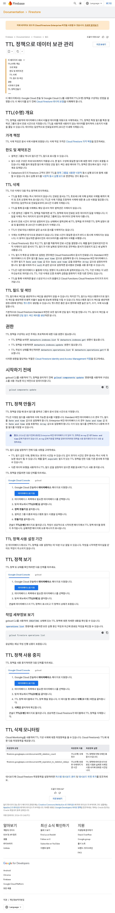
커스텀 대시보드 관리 (65, 776)
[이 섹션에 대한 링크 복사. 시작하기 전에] (34, 370)
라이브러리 (7, 843)
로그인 (109, 3)
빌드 (46, 37)
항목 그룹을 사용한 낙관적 (69, 173)
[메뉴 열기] (4, 3)
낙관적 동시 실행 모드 (52, 176)
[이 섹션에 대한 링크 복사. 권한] (16, 327)
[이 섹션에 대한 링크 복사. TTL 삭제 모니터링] (42, 730)
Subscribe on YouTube (50, 843)
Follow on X (45, 839)
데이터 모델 (50, 101)
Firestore (34, 12)
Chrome (7, 875)
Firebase (9, 37)
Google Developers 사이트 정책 (68, 807)
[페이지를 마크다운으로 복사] (17, 51)
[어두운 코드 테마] (102, 387)
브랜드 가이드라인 (85, 848)
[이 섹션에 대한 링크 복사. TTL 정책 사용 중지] (43, 655)
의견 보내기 (101, 44)
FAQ (80, 852)
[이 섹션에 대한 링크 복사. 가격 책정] (23, 135)
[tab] (19, 480)
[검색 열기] (75, 3)
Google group (84, 839)
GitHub (6, 848)
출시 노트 (82, 843)
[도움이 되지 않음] (107, 37)
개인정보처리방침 (17, 900)
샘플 (5, 839)
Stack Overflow (85, 834)
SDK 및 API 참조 (10, 834)
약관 (5, 900)
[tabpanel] (57, 508)
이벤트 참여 (45, 848)
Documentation (13, 12)
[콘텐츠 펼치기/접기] (24, 60)
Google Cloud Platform (13, 884)
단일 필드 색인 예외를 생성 (32, 315)
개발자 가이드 (9, 830)
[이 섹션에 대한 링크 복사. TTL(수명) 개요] (36, 113)
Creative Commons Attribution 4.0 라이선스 (56, 805)
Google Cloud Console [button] (19, 480)
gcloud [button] (38, 480)
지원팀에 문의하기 (85, 830)
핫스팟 (27, 303)
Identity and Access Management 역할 (63, 359)
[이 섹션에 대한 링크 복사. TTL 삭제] (22, 185)
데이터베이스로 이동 (26, 493)
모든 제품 (7, 888)
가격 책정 (79, 141)
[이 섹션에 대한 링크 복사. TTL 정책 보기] (34, 560)
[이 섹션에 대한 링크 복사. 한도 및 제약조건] (33, 150)
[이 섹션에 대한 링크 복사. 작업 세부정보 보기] (37, 615)
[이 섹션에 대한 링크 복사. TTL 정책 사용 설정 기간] (45, 539)
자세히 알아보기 (91, 25)
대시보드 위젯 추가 (88, 776)
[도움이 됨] (103, 37)
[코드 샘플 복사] (107, 387)
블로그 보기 (45, 830)
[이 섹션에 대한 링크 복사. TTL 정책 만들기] (38, 404)
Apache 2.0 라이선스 (11, 807)
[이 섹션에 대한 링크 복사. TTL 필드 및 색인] (34, 290)
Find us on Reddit (48, 834)
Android (7, 870)
